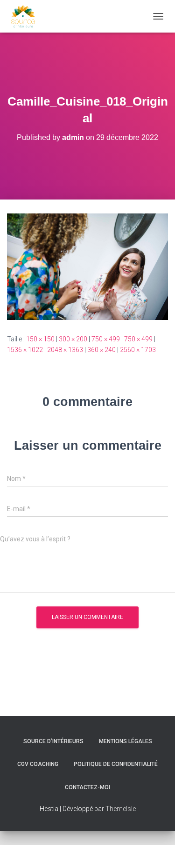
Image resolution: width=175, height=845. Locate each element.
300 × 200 (73, 339)
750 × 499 (105, 339)
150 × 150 (40, 339)
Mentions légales (125, 741)
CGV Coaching (37, 764)
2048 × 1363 (65, 349)
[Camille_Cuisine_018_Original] (87, 266)
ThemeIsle (120, 808)
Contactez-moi (87, 787)
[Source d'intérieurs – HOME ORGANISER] (26, 16)
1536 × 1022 (25, 349)
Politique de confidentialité (116, 764)
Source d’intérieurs (53, 741)
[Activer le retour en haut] (156, 826)
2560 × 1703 (138, 349)
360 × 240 (101, 349)
